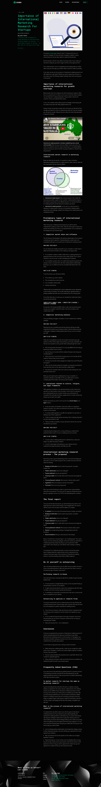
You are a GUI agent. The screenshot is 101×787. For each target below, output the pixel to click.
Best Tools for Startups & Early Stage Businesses (28, 45)
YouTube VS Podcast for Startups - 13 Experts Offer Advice (28, 41)
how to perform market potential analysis (70, 200)
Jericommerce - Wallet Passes (58, 776)
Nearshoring (75, 2)
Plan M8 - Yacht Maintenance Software (60, 778)
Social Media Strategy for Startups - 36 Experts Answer (29, 43)
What (60, 2)
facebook (45, 777)
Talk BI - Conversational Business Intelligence (62, 775)
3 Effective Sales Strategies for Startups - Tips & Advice (27, 37)
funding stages (53, 53)
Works (67, 2)
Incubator (45, 775)
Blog (44, 773)
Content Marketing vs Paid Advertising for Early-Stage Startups (28, 39)
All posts (20, 48)
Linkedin (45, 779)
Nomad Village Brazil (56, 780)
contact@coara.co (21, 773)
